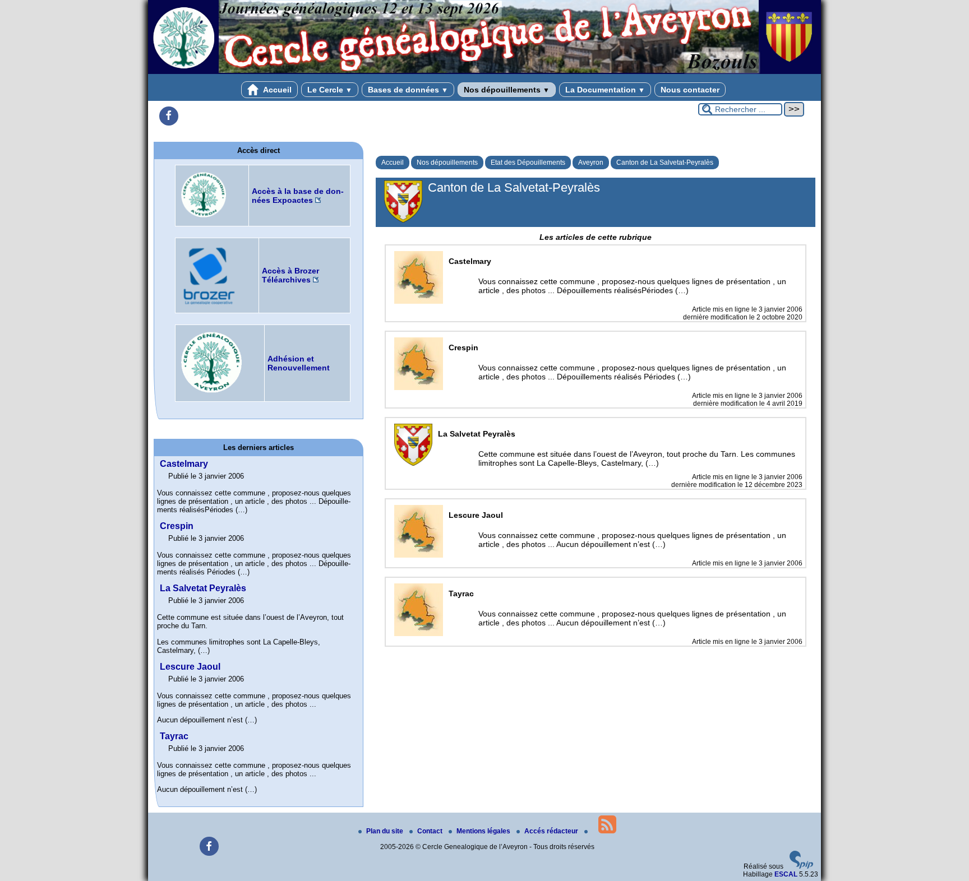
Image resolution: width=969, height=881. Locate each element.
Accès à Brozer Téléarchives (290, 275)
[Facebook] (168, 116)
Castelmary (184, 464)
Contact (430, 831)
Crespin (176, 526)
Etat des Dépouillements (528, 162)
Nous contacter (690, 89)
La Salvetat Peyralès (203, 588)
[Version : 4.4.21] (801, 866)
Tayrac (174, 736)
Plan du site (385, 831)
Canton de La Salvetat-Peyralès (664, 162)
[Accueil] (484, 72)
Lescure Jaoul (190, 666)
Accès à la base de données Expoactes (298, 196)
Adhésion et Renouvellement (298, 363)
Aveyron (590, 162)
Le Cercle (329, 89)
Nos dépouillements (507, 89)
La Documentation (605, 89)
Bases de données (408, 89)
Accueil (276, 89)
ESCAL (785, 874)
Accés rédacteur (552, 831)
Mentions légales (484, 831)
